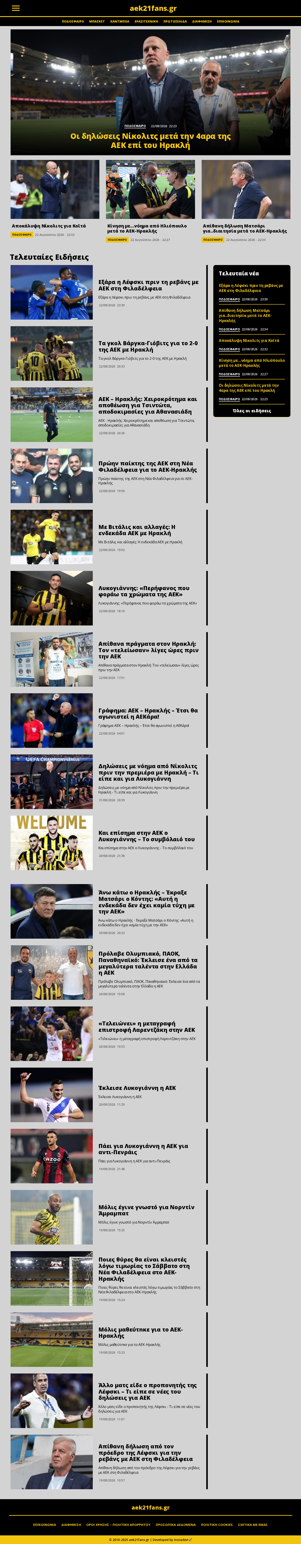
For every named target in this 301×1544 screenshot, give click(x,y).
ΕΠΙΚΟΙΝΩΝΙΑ (228, 21)
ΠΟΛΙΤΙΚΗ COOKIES (217, 1524)
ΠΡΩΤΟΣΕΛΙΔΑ (175, 21)
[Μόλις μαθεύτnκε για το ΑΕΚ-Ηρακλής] (52, 1339)
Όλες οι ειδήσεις (252, 410)
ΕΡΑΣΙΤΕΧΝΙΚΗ (146, 21)
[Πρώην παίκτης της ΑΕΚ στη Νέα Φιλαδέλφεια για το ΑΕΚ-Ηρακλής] (52, 476)
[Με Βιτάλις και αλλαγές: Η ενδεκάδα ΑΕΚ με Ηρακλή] (52, 537)
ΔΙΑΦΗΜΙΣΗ (202, 21)
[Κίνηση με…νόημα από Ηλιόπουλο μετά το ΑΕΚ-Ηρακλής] (150, 189)
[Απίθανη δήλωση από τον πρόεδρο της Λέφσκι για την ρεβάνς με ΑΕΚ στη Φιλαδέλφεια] (52, 1462)
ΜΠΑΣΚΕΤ (97, 21)
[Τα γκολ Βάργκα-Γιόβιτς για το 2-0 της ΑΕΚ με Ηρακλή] (52, 353)
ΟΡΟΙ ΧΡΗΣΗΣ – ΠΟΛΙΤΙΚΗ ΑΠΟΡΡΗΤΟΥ (118, 1524)
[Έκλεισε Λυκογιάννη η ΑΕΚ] (52, 1095)
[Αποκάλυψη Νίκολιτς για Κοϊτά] (55, 189)
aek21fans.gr (151, 1507)
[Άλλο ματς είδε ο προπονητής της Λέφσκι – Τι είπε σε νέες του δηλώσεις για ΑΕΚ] (52, 1400)
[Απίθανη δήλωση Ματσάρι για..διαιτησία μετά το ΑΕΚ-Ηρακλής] (246, 189)
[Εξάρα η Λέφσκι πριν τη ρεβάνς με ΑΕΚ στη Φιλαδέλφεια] (52, 292)
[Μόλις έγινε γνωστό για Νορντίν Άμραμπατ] (52, 1217)
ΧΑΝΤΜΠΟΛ (119, 21)
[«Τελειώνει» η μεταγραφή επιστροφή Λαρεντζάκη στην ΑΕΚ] (52, 1033)
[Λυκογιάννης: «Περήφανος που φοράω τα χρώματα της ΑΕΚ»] (52, 598)
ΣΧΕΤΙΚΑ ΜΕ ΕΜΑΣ (253, 1524)
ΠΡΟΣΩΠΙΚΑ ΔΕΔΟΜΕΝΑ (176, 1524)
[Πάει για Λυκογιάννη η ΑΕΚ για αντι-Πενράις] (52, 1156)
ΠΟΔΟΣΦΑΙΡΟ (73, 21)
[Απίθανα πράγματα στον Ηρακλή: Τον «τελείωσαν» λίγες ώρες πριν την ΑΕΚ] (52, 659)
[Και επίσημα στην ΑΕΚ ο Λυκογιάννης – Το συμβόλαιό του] (52, 843)
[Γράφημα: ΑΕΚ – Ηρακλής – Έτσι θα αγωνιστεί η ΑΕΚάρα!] (52, 720)
